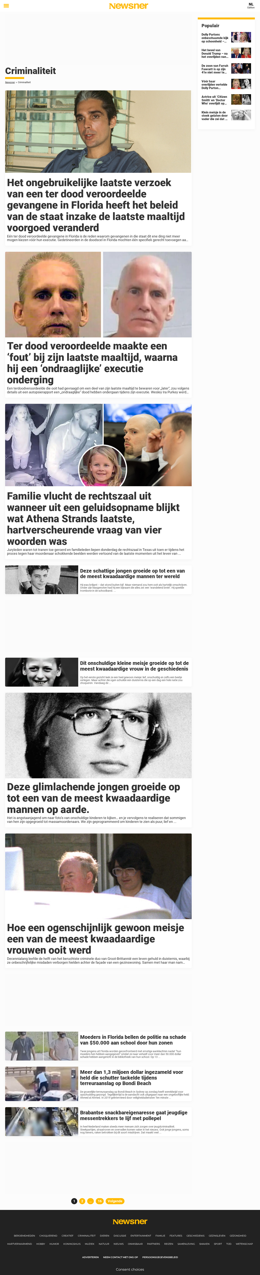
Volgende (115, 1201)
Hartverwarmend (19, 1243)
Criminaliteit (87, 1235)
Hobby (40, 1243)
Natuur (104, 1243)
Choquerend (48, 1235)
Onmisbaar (135, 1243)
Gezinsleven (217, 1235)
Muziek (89, 1243)
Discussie (120, 1235)
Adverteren (90, 1257)
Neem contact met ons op (120, 1257)
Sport (218, 1243)
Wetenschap (244, 1243)
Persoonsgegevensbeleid (160, 1257)
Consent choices (130, 1269)
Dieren (104, 1235)
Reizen (168, 1243)
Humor (54, 1243)
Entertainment (141, 1235)
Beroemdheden (24, 1235)
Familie (160, 1235)
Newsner (10, 82)
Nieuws (119, 1243)
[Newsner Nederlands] (129, 6)
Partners (153, 1243)
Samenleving (186, 1243)
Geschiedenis (195, 1235)
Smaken (204, 1243)
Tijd (228, 1243)
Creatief (67, 1235)
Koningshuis (72, 1243)
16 (101, 1201)
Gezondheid (238, 1235)
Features (176, 1235)
